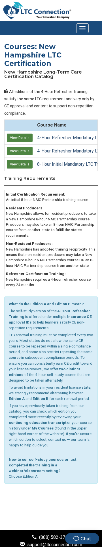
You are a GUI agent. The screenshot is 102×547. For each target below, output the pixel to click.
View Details (19, 138)
